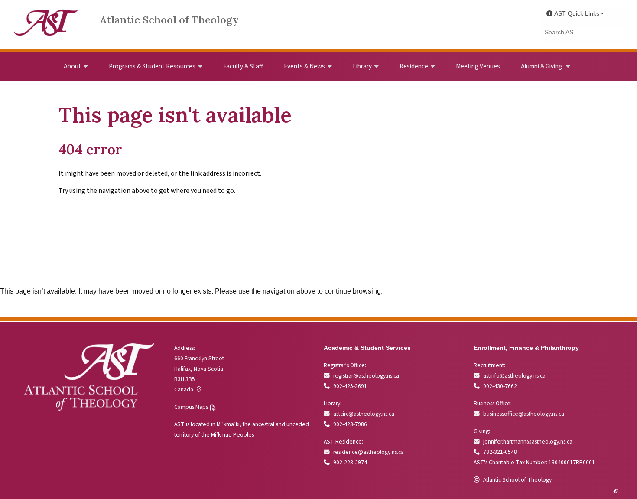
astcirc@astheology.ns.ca (363, 414)
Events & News (304, 66)
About (72, 66)
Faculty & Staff (243, 66)
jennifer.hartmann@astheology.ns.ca (527, 441)
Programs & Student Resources (152, 66)
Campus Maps (191, 407)
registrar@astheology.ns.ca (366, 376)
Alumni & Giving (542, 66)
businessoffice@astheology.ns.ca (523, 414)
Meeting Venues (478, 66)
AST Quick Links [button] (576, 13)
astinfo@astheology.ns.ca (514, 376)
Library (362, 66)
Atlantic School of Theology (169, 19)
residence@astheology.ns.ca (368, 452)
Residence (414, 66)
